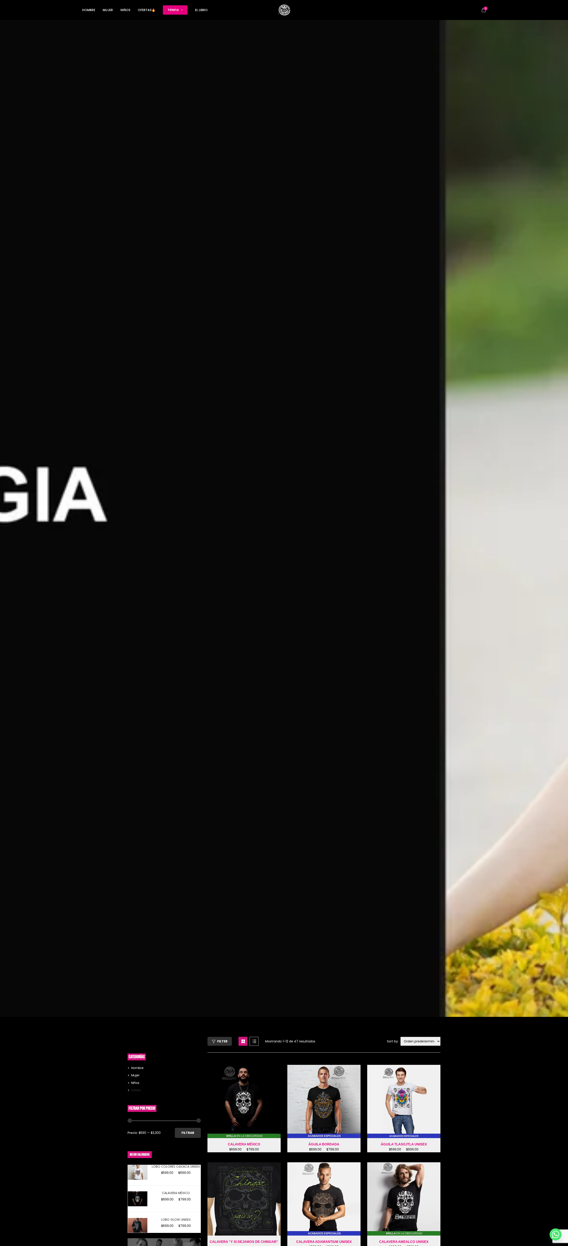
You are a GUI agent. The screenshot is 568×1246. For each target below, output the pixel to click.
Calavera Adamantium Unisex (324, 1242)
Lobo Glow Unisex (176, 1219)
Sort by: (392, 1041)
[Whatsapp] (556, 1234)
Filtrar (187, 1133)
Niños (135, 1083)
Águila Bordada (323, 1144)
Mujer (135, 1075)
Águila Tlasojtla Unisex (404, 1144)
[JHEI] (284, 10)
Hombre (137, 1068)
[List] (254, 1041)
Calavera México (176, 1193)
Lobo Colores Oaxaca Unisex (176, 1166)
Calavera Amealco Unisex (403, 1242)
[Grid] (243, 1041)
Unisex (136, 1090)
